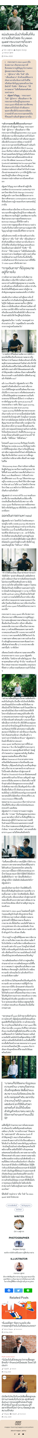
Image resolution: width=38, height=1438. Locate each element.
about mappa (16, 1430)
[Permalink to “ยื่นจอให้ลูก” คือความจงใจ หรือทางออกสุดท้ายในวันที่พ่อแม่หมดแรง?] (19, 1310)
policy (24, 1430)
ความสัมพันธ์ (12, 1205)
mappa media (4, 1338)
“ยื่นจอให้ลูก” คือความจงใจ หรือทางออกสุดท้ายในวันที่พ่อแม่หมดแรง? (19, 1324)
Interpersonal (3, 8)
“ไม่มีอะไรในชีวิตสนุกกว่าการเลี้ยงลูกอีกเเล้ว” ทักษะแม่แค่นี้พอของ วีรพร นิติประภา (19, 1363)
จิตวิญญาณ (25, 1205)
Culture (4, 1304)
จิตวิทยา (19, 1209)
